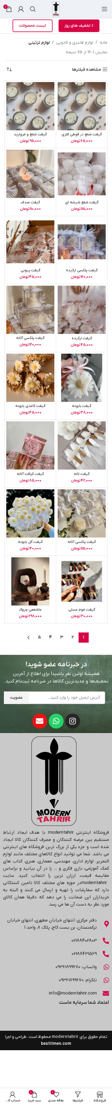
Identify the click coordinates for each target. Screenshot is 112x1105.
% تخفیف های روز (79, 25)
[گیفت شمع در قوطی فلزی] (82, 106)
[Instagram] (72, 721)
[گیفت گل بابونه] (30, 513)
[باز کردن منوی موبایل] (105, 9)
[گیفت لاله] (82, 445)
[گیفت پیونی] (30, 242)
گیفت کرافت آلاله (30, 474)
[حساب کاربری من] (21, 9)
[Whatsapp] (56, 721)
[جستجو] (33, 9)
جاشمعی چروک (30, 609)
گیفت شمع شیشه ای (82, 202)
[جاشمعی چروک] (30, 581)
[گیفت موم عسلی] (82, 581)
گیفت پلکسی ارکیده (82, 270)
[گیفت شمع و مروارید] (30, 106)
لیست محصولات (32, 25)
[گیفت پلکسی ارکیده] (82, 242)
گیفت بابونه (81, 406)
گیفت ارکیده (82, 338)
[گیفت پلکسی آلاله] (30, 310)
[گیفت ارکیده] (82, 310)
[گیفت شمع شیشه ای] (82, 174)
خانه (104, 43)
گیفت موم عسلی (81, 609)
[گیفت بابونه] (82, 378)
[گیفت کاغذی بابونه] (30, 378)
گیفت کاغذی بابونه (30, 406)
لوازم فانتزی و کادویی (74, 43)
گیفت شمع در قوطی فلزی (82, 134)
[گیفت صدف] (30, 174)
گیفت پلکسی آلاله (30, 338)
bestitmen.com (56, 1044)
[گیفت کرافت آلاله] (30, 445)
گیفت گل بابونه (30, 542)
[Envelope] (39, 721)
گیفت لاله (82, 474)
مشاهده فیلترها (86, 69)
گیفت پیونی (30, 270)
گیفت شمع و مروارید (30, 134)
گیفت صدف (30, 202)
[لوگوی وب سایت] (56, 9)
